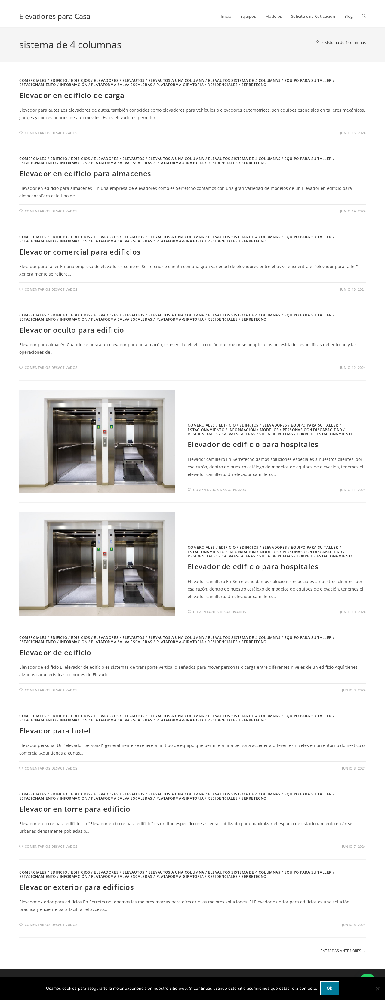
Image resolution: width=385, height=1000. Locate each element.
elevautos (133, 80)
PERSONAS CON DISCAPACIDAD (312, 429)
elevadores (106, 80)
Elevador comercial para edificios (80, 252)
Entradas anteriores (343, 951)
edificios (80, 80)
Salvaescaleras (238, 434)
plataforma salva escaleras (121, 84)
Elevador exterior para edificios (76, 887)
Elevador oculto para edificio (71, 330)
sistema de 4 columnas (345, 42)
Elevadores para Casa (54, 16)
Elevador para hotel (55, 731)
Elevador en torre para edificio (75, 809)
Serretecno (254, 84)
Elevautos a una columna (176, 80)
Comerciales (33, 80)
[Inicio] (317, 42)
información (74, 84)
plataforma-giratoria (180, 84)
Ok (330, 988)
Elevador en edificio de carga (71, 95)
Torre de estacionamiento (325, 434)
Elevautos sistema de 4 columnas (244, 80)
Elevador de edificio (55, 652)
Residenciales (223, 84)
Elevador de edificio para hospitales (253, 444)
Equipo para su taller (308, 80)
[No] (377, 989)
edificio (58, 80)
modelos (269, 429)
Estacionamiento (37, 84)
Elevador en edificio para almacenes (85, 173)
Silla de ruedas (276, 434)
